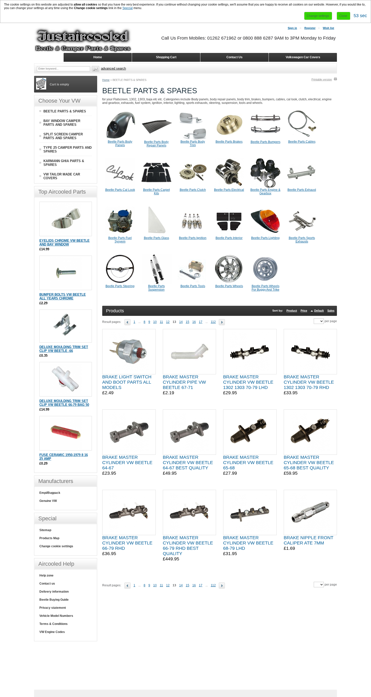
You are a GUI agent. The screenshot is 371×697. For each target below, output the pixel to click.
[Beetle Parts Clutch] (193, 187)
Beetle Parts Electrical (229, 190)
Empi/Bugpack (49, 493)
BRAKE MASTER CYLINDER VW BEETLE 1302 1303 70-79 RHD (309, 382)
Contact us (47, 583)
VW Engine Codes (52, 632)
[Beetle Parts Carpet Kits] (156, 187)
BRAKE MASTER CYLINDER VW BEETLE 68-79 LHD (248, 543)
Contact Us (234, 57)
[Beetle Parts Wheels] (229, 283)
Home (106, 79)
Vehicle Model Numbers (56, 616)
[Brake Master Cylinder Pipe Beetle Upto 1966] (189, 352)
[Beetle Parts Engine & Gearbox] (265, 187)
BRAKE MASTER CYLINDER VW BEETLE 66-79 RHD (127, 543)
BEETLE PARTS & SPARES (64, 111)
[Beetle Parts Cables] (302, 139)
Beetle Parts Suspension (156, 287)
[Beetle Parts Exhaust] (302, 187)
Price (304, 310)
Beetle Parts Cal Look (120, 190)
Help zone (46, 575)
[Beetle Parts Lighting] (265, 235)
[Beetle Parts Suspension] (156, 283)
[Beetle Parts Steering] (120, 283)
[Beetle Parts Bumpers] (265, 139)
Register (309, 27)
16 (194, 322)
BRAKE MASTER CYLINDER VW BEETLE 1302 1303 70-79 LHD (248, 382)
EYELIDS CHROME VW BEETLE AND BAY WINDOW (64, 242)
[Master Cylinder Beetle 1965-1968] (250, 432)
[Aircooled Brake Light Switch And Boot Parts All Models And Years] (129, 352)
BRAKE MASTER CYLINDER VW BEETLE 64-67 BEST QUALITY (188, 462)
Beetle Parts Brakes (229, 141)
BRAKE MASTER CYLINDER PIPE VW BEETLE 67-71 (184, 382)
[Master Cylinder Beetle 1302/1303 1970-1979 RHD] (310, 352)
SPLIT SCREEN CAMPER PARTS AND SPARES (63, 136)
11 (161, 322)
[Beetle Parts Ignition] (193, 235)
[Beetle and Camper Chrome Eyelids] (66, 233)
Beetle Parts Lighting (265, 238)
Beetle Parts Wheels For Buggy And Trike (265, 287)
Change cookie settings (56, 546)
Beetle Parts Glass (156, 238)
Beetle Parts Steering (120, 286)
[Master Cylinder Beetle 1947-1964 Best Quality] (189, 432)
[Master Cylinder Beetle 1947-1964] (129, 432)
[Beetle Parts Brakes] (229, 139)
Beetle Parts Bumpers (265, 142)
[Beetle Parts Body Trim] (193, 139)
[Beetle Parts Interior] (229, 235)
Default (319, 310)
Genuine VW (48, 501)
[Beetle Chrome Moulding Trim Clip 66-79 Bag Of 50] (66, 394)
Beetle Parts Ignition (192, 238)
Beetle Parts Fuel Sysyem (120, 239)
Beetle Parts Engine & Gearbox (265, 191)
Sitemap (45, 530)
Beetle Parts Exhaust (301, 190)
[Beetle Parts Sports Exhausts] (302, 235)
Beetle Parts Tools (192, 286)
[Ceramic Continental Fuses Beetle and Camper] (66, 448)
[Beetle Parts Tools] (193, 283)
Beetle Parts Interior (229, 238)
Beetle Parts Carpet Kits (156, 191)
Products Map (49, 538)
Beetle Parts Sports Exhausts (302, 239)
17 (200, 322)
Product (291, 310)
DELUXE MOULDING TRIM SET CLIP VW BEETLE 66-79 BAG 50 (64, 403)
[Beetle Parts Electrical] (229, 187)
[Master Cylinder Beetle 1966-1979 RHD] (189, 512)
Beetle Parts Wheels (229, 286)
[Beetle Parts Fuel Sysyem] (120, 235)
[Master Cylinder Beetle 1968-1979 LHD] (250, 512)
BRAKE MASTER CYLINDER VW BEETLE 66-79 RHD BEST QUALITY (188, 545)
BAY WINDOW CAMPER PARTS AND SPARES (61, 123)
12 (168, 322)
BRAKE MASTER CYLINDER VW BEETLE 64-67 (127, 462)
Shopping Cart (166, 57)
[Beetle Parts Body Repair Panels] (156, 139)
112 (213, 322)
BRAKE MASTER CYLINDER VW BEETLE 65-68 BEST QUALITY (309, 462)
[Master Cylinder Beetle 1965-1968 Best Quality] (310, 432)
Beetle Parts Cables (301, 141)
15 (187, 322)
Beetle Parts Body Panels (120, 143)
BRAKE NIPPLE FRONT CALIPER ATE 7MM (308, 540)
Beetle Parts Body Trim (192, 143)
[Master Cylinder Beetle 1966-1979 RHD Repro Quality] (129, 512)
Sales (330, 310)
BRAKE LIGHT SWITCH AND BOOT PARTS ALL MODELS (126, 382)
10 (155, 322)
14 (181, 322)
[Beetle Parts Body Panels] (120, 139)
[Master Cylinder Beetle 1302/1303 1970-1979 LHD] (250, 352)
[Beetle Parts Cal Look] (120, 187)
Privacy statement (52, 608)
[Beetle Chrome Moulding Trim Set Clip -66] (66, 340)
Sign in (292, 27)
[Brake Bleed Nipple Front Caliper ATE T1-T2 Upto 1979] (310, 512)
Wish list (328, 27)
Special (127, 8)
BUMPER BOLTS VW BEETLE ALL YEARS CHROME (62, 296)
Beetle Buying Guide (54, 599)
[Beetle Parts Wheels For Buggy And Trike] (265, 283)
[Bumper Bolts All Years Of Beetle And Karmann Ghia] (66, 287)
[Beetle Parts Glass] (156, 235)
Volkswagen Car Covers (303, 57)
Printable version (321, 79)
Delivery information (54, 591)
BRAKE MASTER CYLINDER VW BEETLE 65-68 (248, 462)
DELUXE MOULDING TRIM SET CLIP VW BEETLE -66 (63, 349)
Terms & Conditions (53, 624)
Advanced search (113, 68)
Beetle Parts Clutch (193, 190)
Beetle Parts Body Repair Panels (156, 143)
